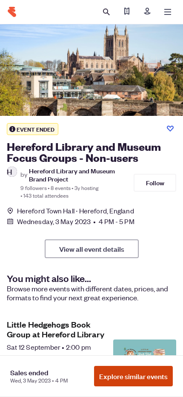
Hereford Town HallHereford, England (75, 210)
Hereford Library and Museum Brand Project (72, 175)
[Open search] (106, 11)
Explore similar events (133, 376)
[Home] (12, 12)
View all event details (91, 248)
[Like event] (170, 129)
